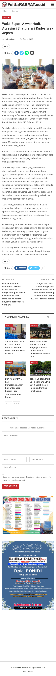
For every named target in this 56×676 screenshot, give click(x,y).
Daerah (6, 17)
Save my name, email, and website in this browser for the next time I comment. (27, 478)
